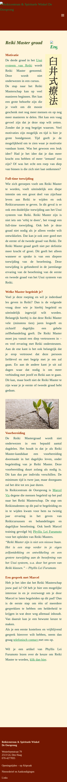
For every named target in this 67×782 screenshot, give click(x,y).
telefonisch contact (26, 640)
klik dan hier (38, 659)
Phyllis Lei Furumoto (47, 531)
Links (5, 777)
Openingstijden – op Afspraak (17, 765)
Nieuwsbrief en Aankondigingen (18, 771)
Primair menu (62, 15)
